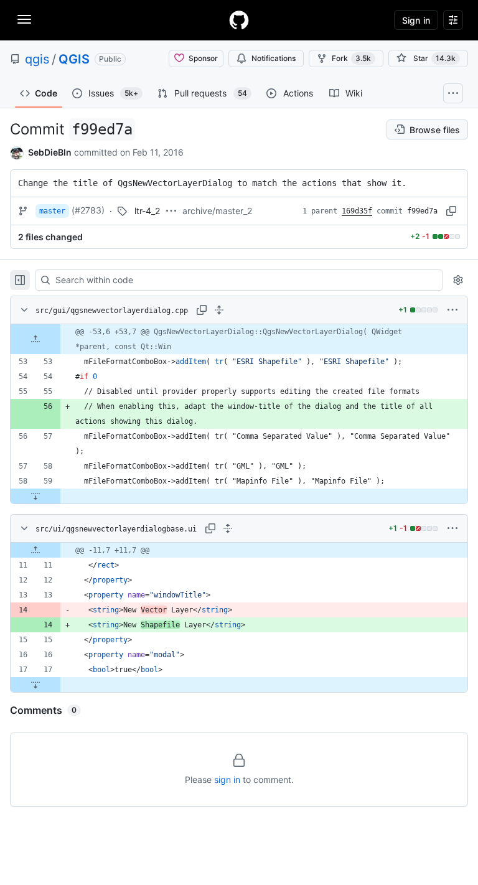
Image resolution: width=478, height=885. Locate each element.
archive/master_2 (217, 210)
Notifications (273, 58)
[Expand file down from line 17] (35, 684)
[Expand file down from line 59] (35, 496)
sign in (227, 779)
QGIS (74, 59)
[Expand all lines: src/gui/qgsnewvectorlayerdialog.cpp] (219, 310)
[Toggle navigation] (24, 19)
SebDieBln (50, 152)
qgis (37, 59)
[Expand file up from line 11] (35, 550)
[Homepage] (239, 20)
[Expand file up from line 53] (35, 339)
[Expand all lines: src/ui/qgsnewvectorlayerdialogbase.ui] (228, 528)
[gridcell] (239, 339)
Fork (351, 58)
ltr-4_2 (147, 210)
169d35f (357, 211)
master (52, 211)
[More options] (452, 310)
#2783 (88, 210)
